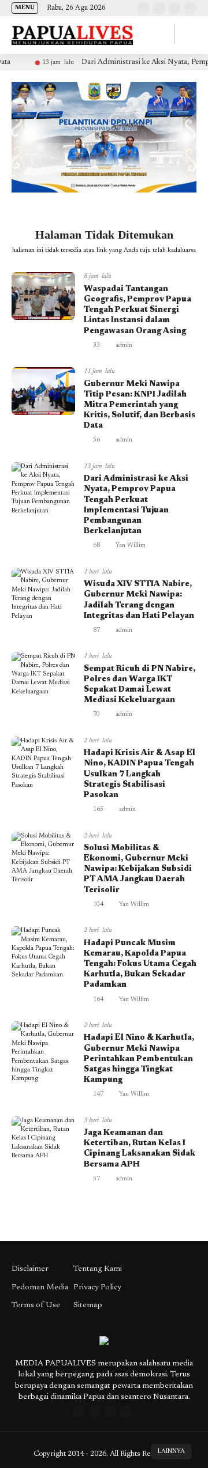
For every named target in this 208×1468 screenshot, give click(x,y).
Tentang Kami (97, 1269)
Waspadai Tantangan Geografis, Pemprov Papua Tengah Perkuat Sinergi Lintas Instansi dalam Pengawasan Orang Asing (137, 310)
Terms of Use (36, 1305)
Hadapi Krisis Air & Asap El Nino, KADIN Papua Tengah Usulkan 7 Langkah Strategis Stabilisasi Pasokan (139, 774)
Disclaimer (30, 1269)
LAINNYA (171, 1451)
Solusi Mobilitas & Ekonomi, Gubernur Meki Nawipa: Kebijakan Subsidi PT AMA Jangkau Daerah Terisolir (138, 869)
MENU (25, 8)
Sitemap (87, 1305)
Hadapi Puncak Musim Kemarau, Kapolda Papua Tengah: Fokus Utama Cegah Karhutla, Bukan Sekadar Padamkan (140, 964)
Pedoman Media (40, 1288)
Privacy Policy (97, 1288)
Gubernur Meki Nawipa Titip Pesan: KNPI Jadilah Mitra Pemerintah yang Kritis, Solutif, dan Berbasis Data (139, 405)
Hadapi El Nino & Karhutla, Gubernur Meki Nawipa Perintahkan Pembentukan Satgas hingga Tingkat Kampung (139, 1059)
